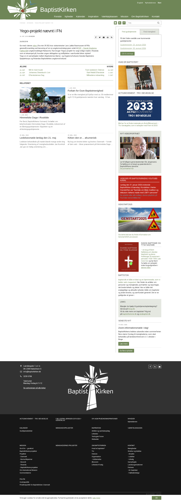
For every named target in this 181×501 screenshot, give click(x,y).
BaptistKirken (58, 9)
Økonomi (95, 462)
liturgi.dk (131, 309)
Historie (94, 454)
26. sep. (22, 70)
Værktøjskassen (110, 16)
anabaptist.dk (145, 314)
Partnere (131, 467)
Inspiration (93, 16)
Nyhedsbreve (150, 3)
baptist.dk (123, 275)
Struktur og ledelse (134, 451)
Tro (93, 451)
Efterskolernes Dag (36, 75)
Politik (22, 479)
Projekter (23, 454)
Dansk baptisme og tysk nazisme (151, 244)
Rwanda (23, 465)
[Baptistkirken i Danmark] (22, 9)
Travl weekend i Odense (94, 70)
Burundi (23, 462)
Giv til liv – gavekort (26, 448)
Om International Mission (28, 470)
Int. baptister (133, 470)
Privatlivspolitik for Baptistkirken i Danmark (35, 485)
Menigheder (132, 448)
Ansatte (131, 454)
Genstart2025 (125, 204)
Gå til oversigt (127, 54)
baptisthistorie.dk (129, 314)
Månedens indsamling (95, 75)
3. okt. (110, 73)
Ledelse (131, 456)
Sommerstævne (25, 473)
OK (156, 498)
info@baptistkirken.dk (32, 372)
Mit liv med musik (36, 70)
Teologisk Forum (98, 436)
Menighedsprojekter (64, 428)
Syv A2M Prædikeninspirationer (104, 419)
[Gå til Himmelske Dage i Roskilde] (42, 100)
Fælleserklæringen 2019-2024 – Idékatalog (69, 419)
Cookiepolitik (24, 482)
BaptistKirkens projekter (28, 451)
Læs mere (124, 344)
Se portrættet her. (127, 169)
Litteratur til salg (97, 465)
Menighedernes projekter (66, 445)
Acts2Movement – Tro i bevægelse (34, 419)
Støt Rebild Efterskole (95, 72)
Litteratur (95, 434)
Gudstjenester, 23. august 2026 (133, 45)
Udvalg (131, 459)
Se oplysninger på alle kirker (34, 388)
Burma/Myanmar (26, 459)
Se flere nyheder (126, 351)
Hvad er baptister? (128, 62)
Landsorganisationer (135, 465)
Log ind (158, 494)
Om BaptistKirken (140, 16)
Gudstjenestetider (26, 431)
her (147, 261)
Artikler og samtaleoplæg (101, 431)
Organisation (96, 456)
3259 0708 (27, 376)
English (140, 3)
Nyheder (69, 16)
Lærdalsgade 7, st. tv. (31, 366)
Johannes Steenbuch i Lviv (39, 72)
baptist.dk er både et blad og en (131, 280)
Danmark (24, 456)
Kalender (80, 16)
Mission (124, 16)
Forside (58, 16)
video (35, 46)
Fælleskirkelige (134, 473)
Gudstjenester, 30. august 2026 (133, 48)
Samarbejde (132, 462)
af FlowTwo (150, 494)
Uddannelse (97, 459)
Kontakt (155, 16)
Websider (95, 439)
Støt (159, 3)
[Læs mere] (111, 37)
